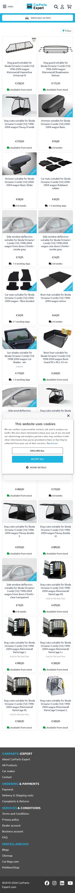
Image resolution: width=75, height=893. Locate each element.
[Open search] (56, 6)
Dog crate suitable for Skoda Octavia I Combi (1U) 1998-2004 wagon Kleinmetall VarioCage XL (19, 705)
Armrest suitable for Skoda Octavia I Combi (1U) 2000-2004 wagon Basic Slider (19, 182)
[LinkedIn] (62, 883)
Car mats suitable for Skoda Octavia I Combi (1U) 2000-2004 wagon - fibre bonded (19, 297)
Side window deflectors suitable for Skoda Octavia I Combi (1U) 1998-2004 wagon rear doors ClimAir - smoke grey (55, 243)
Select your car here (40, 17)
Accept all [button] (37, 459)
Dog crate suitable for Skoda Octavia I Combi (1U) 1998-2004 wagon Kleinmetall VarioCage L (19, 647)
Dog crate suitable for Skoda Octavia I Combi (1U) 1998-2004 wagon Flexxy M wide (19, 124)
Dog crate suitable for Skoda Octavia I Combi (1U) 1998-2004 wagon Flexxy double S (19, 531)
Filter (68, 30)
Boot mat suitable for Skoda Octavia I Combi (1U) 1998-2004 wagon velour (55, 297)
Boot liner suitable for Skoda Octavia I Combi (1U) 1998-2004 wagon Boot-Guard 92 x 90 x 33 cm (55, 357)
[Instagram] (55, 883)
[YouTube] (70, 883)
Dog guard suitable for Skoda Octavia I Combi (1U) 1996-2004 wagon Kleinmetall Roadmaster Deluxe (55, 69)
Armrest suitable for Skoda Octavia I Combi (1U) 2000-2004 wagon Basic (55, 124)
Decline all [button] (37, 450)
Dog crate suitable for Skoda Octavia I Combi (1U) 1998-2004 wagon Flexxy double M (55, 531)
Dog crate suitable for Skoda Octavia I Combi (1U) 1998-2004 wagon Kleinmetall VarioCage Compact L (55, 705)
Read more (52, 443)
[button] (37, 467)
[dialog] (37, 446)
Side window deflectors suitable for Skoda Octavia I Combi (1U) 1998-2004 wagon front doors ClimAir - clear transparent (20, 591)
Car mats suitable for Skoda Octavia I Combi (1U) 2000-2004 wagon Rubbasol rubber (55, 183)
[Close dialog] (68, 415)
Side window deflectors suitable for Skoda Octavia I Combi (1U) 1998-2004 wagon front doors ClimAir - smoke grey (20, 243)
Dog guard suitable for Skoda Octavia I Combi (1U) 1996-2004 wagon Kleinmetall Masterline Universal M (19, 69)
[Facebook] (47, 883)
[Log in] (63, 6)
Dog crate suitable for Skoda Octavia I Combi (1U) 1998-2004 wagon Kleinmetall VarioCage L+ (55, 647)
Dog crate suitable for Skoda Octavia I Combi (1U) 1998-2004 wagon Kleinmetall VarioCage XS (55, 589)
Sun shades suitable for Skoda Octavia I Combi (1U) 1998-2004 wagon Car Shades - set (19, 357)
